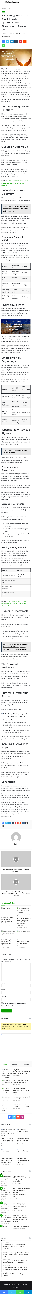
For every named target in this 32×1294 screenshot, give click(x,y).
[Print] (3, 826)
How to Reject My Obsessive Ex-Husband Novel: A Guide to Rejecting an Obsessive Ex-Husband (15, 603)
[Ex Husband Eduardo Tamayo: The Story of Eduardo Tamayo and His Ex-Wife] (6, 1219)
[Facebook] (3, 823)
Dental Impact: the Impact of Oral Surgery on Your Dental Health (7, 920)
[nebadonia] (11, 2)
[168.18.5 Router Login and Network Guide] (7, 1099)
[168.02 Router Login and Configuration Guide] (7, 1083)
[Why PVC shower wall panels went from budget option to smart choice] (7, 1073)
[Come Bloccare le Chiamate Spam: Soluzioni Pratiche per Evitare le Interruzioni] (6, 1180)
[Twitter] (6, 823)
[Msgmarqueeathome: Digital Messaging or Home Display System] (24, 934)
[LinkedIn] (9, 823)
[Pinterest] (16, 823)
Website (3, 996)
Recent (5, 1064)
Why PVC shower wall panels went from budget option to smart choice (21, 1071)
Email (3, 989)
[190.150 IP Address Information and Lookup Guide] (7, 1091)
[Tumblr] (13, 823)
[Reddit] (19, 823)
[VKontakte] (23, 823)
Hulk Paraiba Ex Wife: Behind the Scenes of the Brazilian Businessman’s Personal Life (24, 922)
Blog (9, 8)
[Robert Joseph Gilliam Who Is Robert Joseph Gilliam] (8, 934)
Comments (25, 1064)
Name (3, 983)
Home (5, 8)
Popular (14, 1064)
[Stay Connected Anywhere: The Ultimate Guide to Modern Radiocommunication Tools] (6, 1194)
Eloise (5, 33)
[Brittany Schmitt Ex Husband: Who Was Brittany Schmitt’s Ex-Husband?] (6, 1207)
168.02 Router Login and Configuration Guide (23, 1140)
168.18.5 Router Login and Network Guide (23, 1160)
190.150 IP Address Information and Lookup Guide (21, 1090)
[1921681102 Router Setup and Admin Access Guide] (7, 1108)
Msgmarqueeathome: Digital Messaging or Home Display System (23, 942)
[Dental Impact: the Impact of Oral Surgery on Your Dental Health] (8, 911)
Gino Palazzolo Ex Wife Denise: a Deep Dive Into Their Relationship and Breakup (15, 183)
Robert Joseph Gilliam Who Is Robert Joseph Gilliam (6, 942)
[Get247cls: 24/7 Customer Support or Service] (6, 1228)
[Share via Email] (26, 823)
